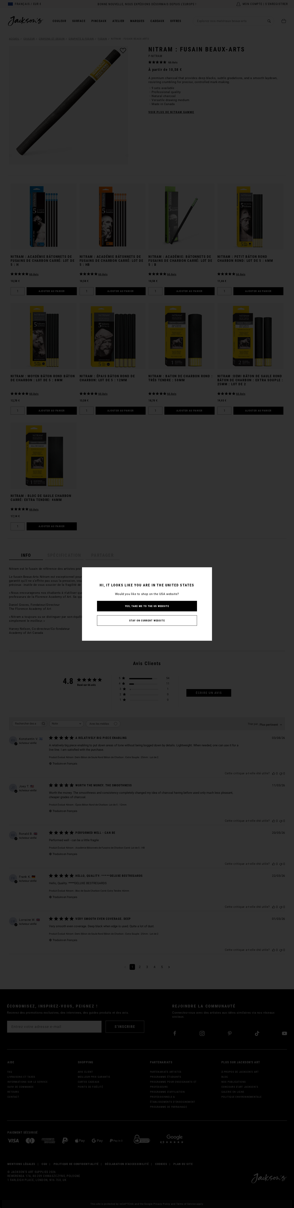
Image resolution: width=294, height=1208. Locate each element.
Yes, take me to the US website (147, 606)
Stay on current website (147, 620)
